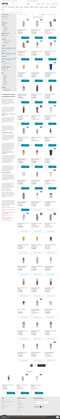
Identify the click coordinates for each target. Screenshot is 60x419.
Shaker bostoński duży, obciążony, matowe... (36, 138)
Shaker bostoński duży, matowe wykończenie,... (50, 159)
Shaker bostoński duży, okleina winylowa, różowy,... (36, 288)
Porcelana (26, 7)
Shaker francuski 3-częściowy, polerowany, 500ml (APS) (36, 310)
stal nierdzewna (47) (6, 63)
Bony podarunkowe (20, 407)
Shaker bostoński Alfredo (21, 309)
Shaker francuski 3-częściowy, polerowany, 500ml (36, 353)
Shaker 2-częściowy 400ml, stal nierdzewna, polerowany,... (23, 159)
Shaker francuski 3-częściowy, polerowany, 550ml (36, 331)
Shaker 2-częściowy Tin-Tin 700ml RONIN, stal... (50, 138)
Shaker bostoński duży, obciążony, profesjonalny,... (50, 181)
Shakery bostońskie (4, 16)
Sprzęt (17, 7)
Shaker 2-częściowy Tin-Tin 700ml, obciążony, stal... (36, 52)
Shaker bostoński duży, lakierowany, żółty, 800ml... (36, 245)
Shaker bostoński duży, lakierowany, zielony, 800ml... (23, 245)
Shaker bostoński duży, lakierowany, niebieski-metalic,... (50, 245)
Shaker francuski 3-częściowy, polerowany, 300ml (22, 353)
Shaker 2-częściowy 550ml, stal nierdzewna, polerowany (22, 267)
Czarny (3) (4, 75)
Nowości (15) (5, 26)
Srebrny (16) (5, 74)
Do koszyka (25, 37)
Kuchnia (21, 7)
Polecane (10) (5, 27)
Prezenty (46, 7)
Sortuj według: (21, 14)
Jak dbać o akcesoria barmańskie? (7, 220)
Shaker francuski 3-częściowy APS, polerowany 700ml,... (50, 30)
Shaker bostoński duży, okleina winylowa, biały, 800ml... (49, 267)
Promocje (41, 7)
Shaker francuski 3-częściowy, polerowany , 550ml (22, 30)
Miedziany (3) (5, 76)
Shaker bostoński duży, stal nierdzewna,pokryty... (22, 73)
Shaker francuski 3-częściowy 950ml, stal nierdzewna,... (50, 331)
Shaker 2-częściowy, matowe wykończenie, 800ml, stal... (22, 202)
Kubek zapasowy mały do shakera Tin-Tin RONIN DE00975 (51, 202)
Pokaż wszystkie (5, 68)
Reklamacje (19, 410)
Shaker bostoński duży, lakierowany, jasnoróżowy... (23, 138)
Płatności (19, 401)
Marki (3, 9)
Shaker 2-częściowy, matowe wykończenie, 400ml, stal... (35, 181)
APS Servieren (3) (5, 43)
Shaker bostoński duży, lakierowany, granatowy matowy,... (50, 73)
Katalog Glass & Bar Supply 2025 (7, 401)
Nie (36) (4, 70)
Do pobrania (3, 407)
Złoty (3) (4, 78)
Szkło (3, 7)
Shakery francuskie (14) (6, 90)
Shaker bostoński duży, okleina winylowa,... (22, 288)
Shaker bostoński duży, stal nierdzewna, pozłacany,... (35, 73)
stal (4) (4, 64)
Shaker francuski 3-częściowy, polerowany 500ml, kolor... (22, 52)
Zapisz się (50, 402)
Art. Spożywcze (11, 7)
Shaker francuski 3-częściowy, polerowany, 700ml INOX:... (49, 353)
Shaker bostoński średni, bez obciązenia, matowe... (49, 310)
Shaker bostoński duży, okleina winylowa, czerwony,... (49, 288)
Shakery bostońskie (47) (6, 89)
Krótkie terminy (53, 7)
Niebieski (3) (5, 77)
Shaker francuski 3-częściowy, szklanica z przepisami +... (36, 202)
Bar (6, 7)
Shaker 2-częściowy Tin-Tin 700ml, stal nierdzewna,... (36, 95)
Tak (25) (4, 69)
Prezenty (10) (5, 28)
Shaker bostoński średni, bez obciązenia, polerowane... (22, 181)
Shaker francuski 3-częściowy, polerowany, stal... (36, 116)
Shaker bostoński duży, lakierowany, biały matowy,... (50, 116)
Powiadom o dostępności (23, 231)
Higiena (36, 7)
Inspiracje (32, 7)
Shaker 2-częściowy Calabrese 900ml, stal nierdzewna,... (37, 267)
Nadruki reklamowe (20, 404)
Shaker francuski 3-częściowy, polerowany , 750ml (36, 30)
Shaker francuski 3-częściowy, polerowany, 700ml (22, 331)
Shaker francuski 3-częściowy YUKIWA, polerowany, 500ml (22, 95)
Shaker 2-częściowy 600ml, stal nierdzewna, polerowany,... (36, 159)
